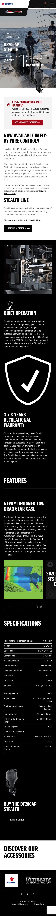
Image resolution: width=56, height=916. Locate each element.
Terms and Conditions (19, 904)
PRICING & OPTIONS (17, 228)
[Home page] (7, 4)
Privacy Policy (39, 904)
